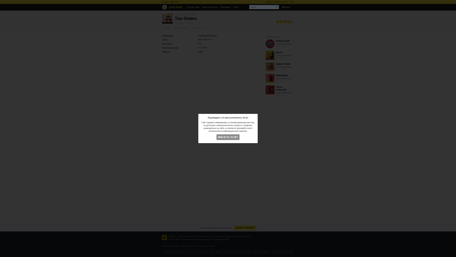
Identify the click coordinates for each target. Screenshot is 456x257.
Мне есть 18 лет (228, 137)
